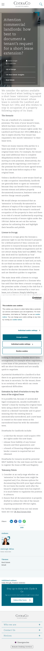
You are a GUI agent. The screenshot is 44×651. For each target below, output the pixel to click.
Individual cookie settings (27, 330)
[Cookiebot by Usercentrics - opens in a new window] (32, 298)
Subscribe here (20, 600)
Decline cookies (22, 351)
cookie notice (17, 319)
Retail (4, 565)
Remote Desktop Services (22, 647)
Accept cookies (22, 337)
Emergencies (23, 642)
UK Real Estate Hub (22, 512)
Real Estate (6, 562)
